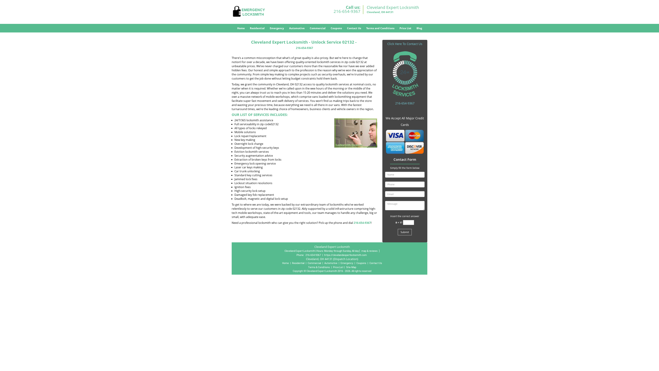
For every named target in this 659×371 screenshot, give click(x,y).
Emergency (277, 28)
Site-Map (351, 267)
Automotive (297, 28)
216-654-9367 (347, 11)
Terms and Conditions (380, 28)
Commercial (318, 28)
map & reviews (369, 251)
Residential (257, 28)
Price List (405, 28)
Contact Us (354, 28)
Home (241, 28)
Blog (419, 28)
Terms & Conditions (319, 267)
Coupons (336, 28)
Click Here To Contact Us (404, 44)
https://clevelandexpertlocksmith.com (345, 255)
